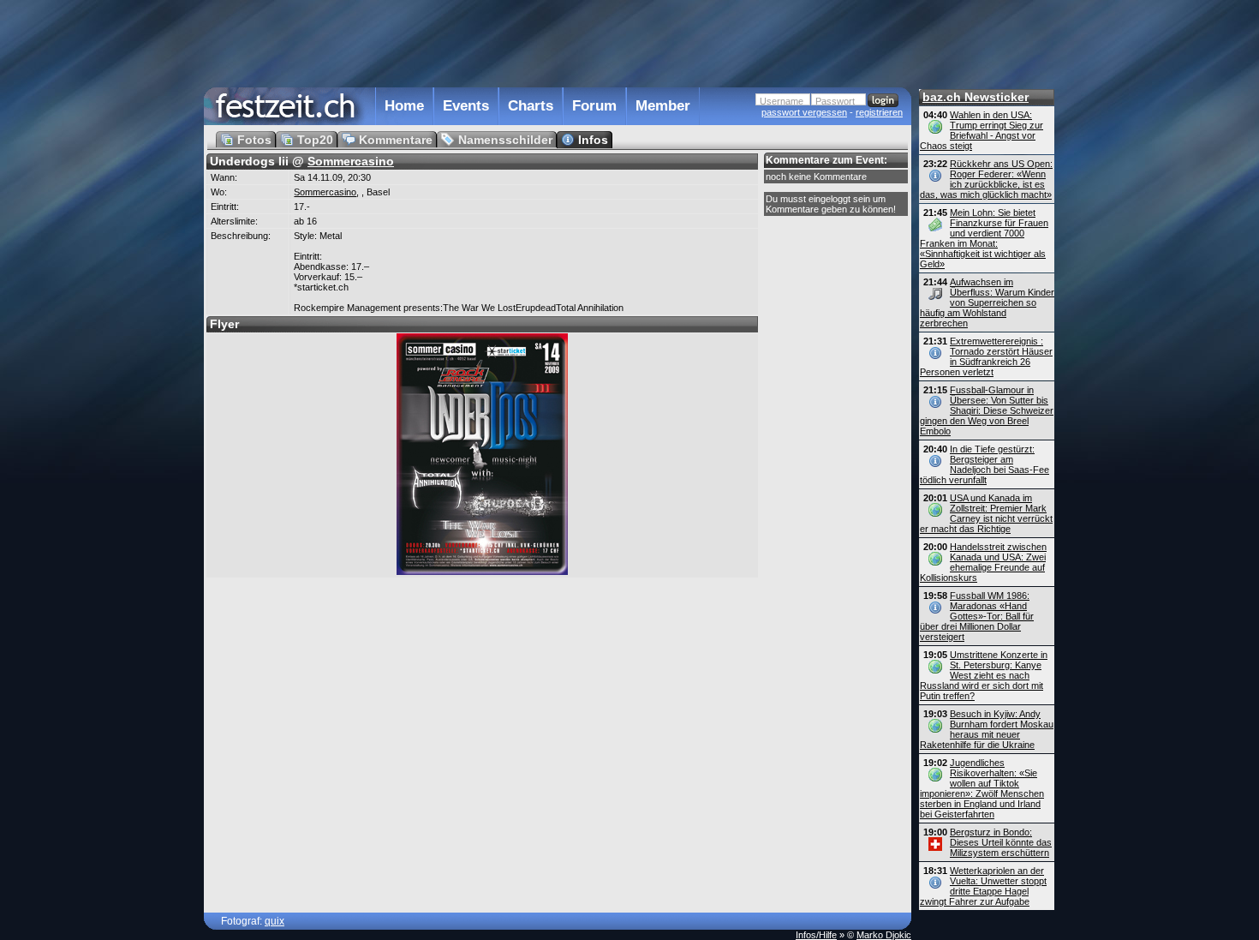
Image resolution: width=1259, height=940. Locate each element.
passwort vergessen (804, 112)
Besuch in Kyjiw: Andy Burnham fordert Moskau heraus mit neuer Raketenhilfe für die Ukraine (986, 729)
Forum (594, 106)
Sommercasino (350, 161)
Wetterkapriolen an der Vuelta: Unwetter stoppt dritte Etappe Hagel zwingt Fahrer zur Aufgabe (983, 886)
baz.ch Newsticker (975, 97)
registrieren (879, 112)
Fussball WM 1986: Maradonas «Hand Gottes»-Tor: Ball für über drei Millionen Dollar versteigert (977, 616)
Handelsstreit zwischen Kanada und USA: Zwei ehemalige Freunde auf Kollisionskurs (983, 562)
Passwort (835, 101)
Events (466, 106)
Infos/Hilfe (816, 935)
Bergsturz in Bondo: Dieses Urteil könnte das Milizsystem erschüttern (1001, 842)
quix (274, 921)
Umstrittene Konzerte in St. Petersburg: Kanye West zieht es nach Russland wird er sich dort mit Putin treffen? (983, 675)
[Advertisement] (557, 42)
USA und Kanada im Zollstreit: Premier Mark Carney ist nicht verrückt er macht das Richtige (986, 513)
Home (404, 106)
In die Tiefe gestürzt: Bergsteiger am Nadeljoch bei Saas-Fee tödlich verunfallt (984, 464)
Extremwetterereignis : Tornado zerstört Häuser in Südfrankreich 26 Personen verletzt (986, 356)
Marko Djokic (883, 935)
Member (662, 106)
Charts (530, 106)
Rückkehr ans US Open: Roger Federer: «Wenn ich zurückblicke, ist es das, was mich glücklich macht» (986, 179)
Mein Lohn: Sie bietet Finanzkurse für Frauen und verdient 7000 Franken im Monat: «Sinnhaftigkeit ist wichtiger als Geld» (984, 238)
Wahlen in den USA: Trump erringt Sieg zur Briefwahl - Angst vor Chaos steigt (981, 130)
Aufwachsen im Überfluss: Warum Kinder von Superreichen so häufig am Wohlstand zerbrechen (987, 302)
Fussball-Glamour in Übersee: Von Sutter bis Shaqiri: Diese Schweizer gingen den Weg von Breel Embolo (986, 410)
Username (781, 101)
